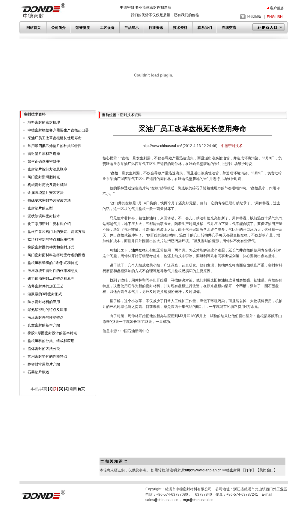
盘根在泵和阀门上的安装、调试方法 (56, 232)
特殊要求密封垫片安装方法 (49, 200)
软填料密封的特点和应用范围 (51, 239)
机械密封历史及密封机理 (47, 185)
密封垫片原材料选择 (44, 154)
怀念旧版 (254, 16)
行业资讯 (156, 28)
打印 (248, 470)
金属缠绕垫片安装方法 (46, 193)
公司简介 (58, 28)
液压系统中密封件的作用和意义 (53, 271)
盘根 (114, 173)
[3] (61, 389)
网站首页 (33, 28)
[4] (66, 389)
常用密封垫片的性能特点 (47, 356)
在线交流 (229, 28)
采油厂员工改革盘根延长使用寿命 (55, 138)
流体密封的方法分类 (44, 349)
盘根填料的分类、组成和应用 (51, 341)
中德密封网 (231, 470)
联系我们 (205, 28)
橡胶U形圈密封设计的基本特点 (52, 333)
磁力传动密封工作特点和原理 (51, 278)
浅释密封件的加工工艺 (46, 286)
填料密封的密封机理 (44, 122)
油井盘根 (138, 250)
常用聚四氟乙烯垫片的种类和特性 (55, 146)
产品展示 (131, 28)
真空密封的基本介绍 (44, 325)
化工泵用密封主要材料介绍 (49, 224)
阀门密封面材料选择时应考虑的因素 (56, 255)
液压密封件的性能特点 (46, 317)
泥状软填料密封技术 (44, 216)
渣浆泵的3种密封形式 (45, 294)
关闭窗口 (266, 470)
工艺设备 (107, 28)
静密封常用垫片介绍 (44, 364)
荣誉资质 (83, 28)
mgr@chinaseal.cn (198, 500)
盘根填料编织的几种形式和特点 (53, 263)
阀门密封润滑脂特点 (44, 177)
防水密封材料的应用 (44, 302)
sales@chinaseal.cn (161, 500)
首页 (81, 389)
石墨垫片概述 (38, 372)
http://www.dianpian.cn (203, 470)
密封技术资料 (131, 115)
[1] (50, 389)
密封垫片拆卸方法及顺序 (47, 169)
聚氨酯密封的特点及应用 (47, 310)
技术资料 (180, 28)
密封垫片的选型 (40, 208)
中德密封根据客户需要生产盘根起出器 (58, 130)
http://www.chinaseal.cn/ (163, 146)
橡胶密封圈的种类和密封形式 (51, 247)
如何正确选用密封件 (44, 161)
